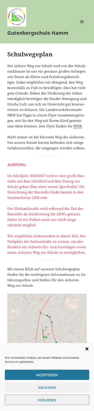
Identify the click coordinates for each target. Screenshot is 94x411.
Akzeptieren (47, 375)
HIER (77, 126)
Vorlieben (47, 400)
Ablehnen (47, 387)
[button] (87, 349)
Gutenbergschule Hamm (37, 32)
